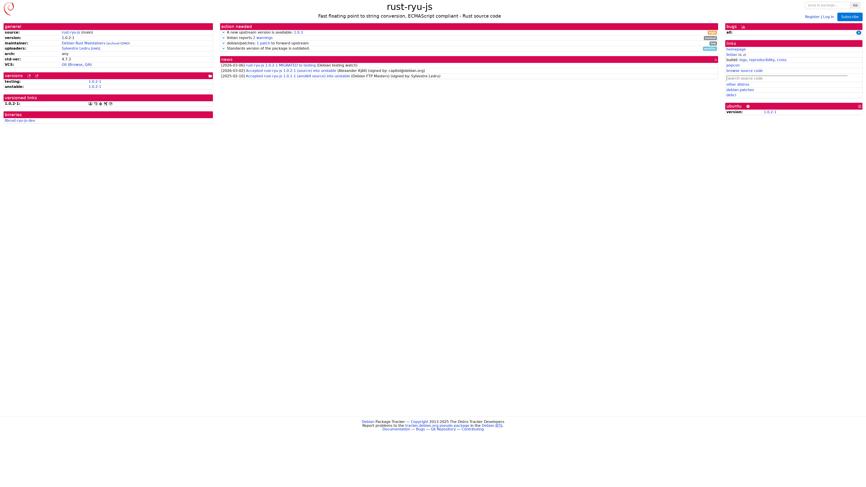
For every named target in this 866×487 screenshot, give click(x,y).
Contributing (473, 429)
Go (855, 5)
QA (87, 64)
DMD (125, 43)
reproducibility (762, 60)
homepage (736, 49)
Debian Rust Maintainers (83, 43)
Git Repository (443, 429)
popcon (733, 65)
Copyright (419, 422)
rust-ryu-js (71, 32)
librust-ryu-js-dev (20, 120)
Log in (828, 16)
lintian (731, 55)
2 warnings (263, 38)
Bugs (420, 429)
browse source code (744, 71)
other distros (737, 84)
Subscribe (850, 17)
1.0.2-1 (95, 81)
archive (113, 43)
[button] (223, 32)
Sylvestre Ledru (76, 48)
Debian (368, 422)
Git (64, 64)
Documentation (396, 429)
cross (781, 60)
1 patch (263, 43)
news (227, 59)
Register (812, 16)
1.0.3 (298, 32)
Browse (76, 64)
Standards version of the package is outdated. (471, 49)
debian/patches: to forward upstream (471, 43)
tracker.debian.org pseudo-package (437, 425)
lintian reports (471, 38)
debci (731, 95)
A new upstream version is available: (471, 32)
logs (743, 60)
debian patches (740, 90)
